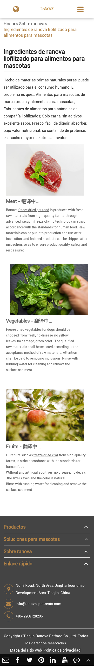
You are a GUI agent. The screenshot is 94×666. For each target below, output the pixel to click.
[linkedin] (53, 660)
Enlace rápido (18, 564)
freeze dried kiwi (46, 455)
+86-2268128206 (29, 616)
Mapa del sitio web (26, 650)
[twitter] (29, 660)
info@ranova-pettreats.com (38, 604)
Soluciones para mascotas (32, 539)
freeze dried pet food (33, 210)
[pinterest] (41, 660)
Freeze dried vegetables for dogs (30, 329)
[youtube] (65, 660)
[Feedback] (76, 660)
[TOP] (88, 660)
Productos (15, 527)
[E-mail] (6, 660)
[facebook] (18, 660)
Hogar (9, 23)
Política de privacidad (62, 650)
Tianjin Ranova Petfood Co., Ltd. (50, 636)
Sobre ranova (31, 23)
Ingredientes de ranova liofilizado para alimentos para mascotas (40, 32)
